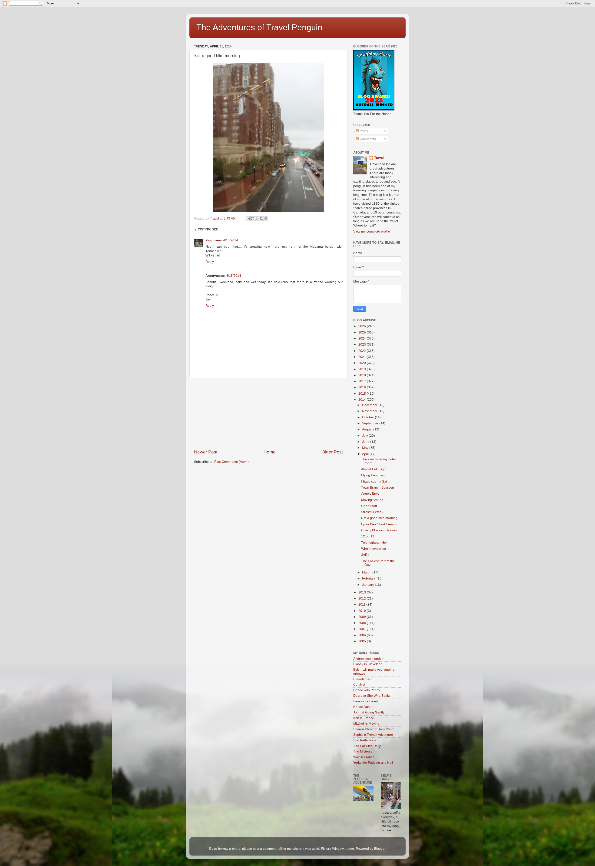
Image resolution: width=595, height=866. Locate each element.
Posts (363, 131)
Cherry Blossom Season (379, 530)
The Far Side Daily (367, 746)
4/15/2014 (230, 240)
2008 (362, 623)
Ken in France (363, 718)
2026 (362, 326)
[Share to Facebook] (261, 218)
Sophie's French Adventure (373, 734)
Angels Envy (370, 493)
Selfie (365, 554)
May (365, 448)
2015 (362, 393)
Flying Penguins (373, 475)
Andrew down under (368, 658)
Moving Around (372, 500)
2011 (362, 604)
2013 (362, 592)
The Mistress (362, 751)
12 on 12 (367, 536)
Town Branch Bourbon (377, 487)
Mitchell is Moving (366, 723)
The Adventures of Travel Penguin (259, 27)
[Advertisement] (268, 414)
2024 (362, 338)
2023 (362, 344)
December (370, 405)
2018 (362, 375)
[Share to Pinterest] (266, 218)
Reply (209, 261)
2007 (362, 629)
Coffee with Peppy (366, 690)
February (369, 578)
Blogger (379, 848)
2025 (362, 332)
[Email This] (248, 218)
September (370, 423)
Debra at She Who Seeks (371, 695)
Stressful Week (372, 512)
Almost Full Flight (374, 469)
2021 (362, 357)
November (370, 411)
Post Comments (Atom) (231, 461)
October (368, 417)
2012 (362, 598)
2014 (362, 399)
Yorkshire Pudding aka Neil (373, 762)
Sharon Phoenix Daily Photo (373, 729)
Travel (379, 158)
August (367, 429)
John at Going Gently (368, 712)
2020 (362, 363)
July (365, 435)
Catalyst (359, 684)
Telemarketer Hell (374, 542)
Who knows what (373, 548)
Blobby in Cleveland (367, 664)
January (368, 584)
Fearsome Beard (365, 701)
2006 (362, 635)
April (366, 454)
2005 (362, 641)
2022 (362, 351)
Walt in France (363, 757)
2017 (362, 381)
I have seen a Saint (375, 481)
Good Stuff (369, 506)
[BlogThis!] (252, 218)
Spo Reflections (364, 740)
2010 (362, 611)
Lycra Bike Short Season (379, 524)
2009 (362, 617)
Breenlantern (362, 679)
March (367, 572)
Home (270, 452)
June (366, 441)
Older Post (332, 452)
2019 (362, 369)
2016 (362, 387)
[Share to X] (257, 218)
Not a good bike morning (379, 518)
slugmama (213, 240)
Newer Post (205, 452)
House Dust (361, 707)
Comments (367, 139)
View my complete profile (371, 231)
